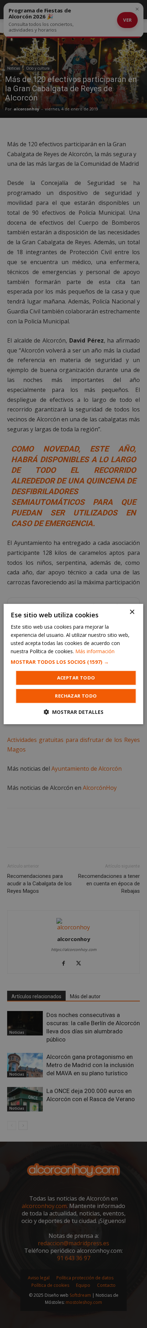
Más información (95, 651)
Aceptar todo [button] (76, 677)
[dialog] (73, 664)
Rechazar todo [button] (76, 696)
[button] (73, 662)
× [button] (132, 612)
